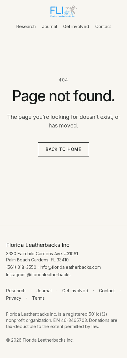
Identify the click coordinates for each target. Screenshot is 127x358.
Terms (38, 298)
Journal (49, 26)
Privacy (13, 298)
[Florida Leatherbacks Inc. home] (63, 11)
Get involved (76, 26)
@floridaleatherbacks (49, 274)
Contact (103, 26)
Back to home (63, 149)
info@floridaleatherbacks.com (70, 267)
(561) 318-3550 (21, 267)
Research (26, 26)
